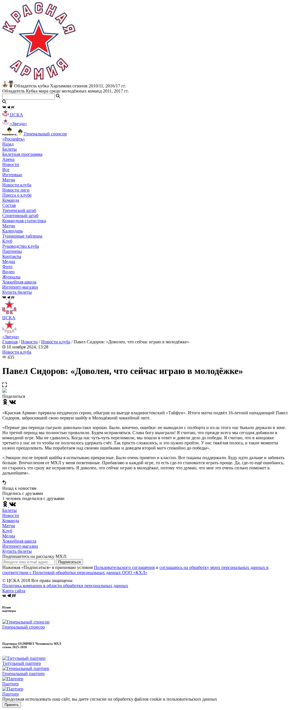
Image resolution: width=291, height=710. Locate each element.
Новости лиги (16, 190)
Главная (10, 341)
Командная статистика (24, 220)
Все (5, 169)
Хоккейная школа (19, 541)
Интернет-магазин (20, 546)
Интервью (12, 174)
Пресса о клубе (17, 195)
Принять (12, 705)
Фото (7, 266)
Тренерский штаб (19, 210)
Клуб (7, 530)
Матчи (8, 179)
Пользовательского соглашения (124, 567)
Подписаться (69, 562)
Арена (8, 159)
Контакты (11, 256)
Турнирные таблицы (22, 236)
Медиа (8, 535)
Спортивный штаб (20, 215)
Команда (10, 520)
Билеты (9, 510)
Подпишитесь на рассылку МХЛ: (34, 556)
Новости (29, 341)
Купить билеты (17, 551)
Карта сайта (13, 590)
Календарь (12, 230)
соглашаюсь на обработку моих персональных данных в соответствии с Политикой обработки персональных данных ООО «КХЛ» (135, 570)
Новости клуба (16, 184)
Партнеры (12, 251)
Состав (9, 205)
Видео (8, 271)
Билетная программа (22, 154)
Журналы (11, 276)
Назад (8, 144)
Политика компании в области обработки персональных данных (65, 585)
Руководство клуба (20, 246)
